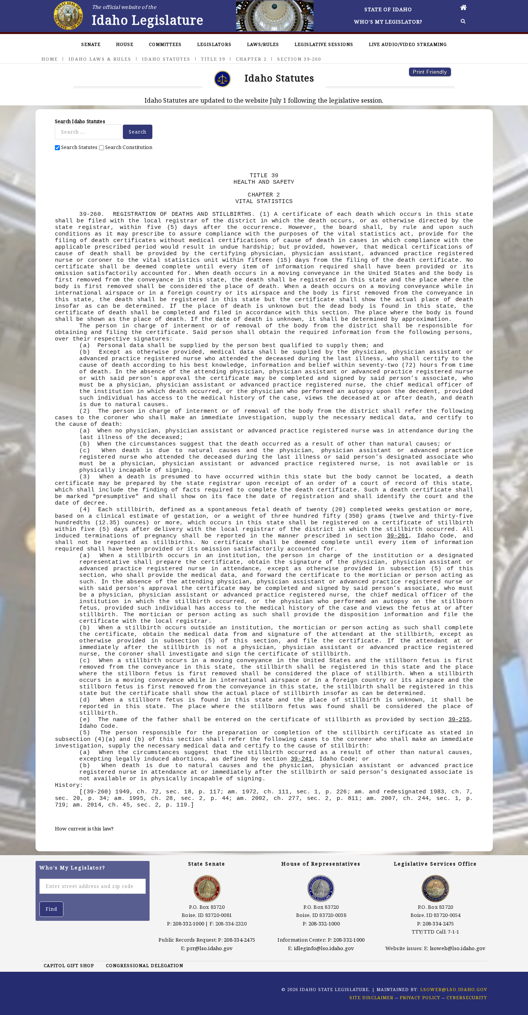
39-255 (459, 720)
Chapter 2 (251, 59)
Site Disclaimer (371, 997)
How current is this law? (84, 828)
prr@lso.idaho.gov (209, 948)
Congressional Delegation (144, 965)
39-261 (398, 536)
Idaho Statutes (166, 59)
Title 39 (213, 59)
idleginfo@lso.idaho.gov (324, 948)
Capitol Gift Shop (69, 965)
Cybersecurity (466, 997)
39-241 (301, 759)
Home (49, 59)
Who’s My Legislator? (388, 21)
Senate (90, 44)
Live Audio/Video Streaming (408, 44)
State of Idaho (388, 9)
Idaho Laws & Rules (99, 59)
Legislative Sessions (324, 44)
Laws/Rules (263, 44)
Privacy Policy (420, 997)
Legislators (214, 44)
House (124, 44)
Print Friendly (430, 72)
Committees (165, 44)
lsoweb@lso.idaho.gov (458, 948)
